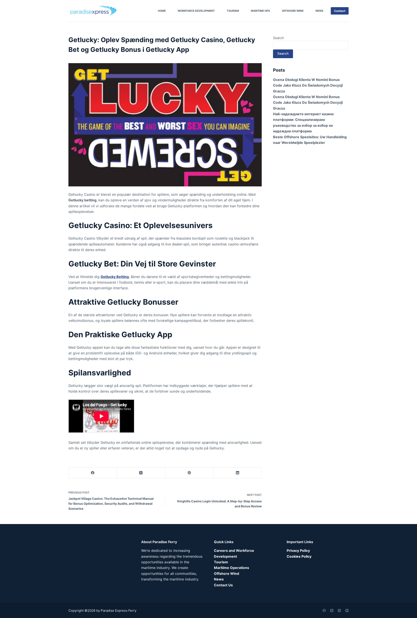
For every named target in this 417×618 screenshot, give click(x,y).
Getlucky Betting (115, 276)
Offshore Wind (293, 10)
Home (162, 10)
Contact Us (223, 585)
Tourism (233, 10)
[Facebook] (93, 472)
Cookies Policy (299, 556)
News (319, 10)
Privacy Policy (298, 550)
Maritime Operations (231, 567)
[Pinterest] (189, 472)
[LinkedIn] (237, 472)
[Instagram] (339, 610)
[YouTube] (347, 610)
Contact (339, 11)
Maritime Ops (260, 10)
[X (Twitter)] (141, 472)
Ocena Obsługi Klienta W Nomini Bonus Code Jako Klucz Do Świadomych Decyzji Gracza (308, 85)
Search (278, 38)
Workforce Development (196, 10)
